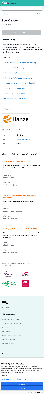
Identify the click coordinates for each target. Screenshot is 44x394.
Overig (31, 83)
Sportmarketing (24, 98)
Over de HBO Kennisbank (10, 319)
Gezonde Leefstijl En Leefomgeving (15, 68)
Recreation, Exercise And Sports (14, 93)
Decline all (22, 388)
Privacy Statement (8, 343)
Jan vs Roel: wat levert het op (14, 161)
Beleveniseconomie (9, 63)
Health (5, 73)
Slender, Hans (7, 24)
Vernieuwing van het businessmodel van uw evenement (20, 196)
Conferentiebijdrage (23, 139)
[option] (22, 278)
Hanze (18, 129)
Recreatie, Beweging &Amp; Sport (14, 88)
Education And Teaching (27, 63)
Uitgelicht (5, 327)
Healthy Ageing (15, 73)
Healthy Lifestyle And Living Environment (17, 78)
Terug (6, 14)
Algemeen (7, 182)
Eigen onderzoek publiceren (11, 323)
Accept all (22, 384)
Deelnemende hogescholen (11, 335)
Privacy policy (22, 379)
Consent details (6, 379)
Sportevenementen (9, 98)
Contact (4, 347)
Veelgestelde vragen (9, 339)
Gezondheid (34, 68)
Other (24, 83)
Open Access (6, 331)
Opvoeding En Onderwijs (11, 83)
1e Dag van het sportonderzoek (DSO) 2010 (20, 229)
